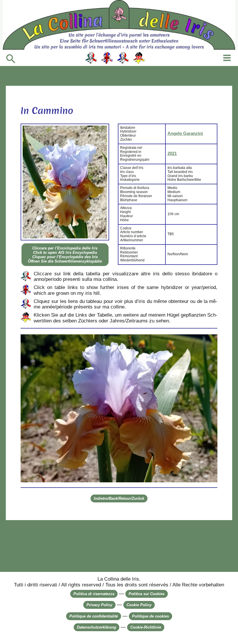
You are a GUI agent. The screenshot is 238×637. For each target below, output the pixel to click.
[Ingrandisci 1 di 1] (210, 342)
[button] (11, 59)
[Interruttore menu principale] (227, 58)
